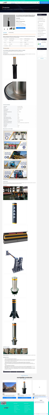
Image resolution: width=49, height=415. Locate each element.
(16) (42, 33)
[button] (14, 28)
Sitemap (15, 410)
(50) (40, 18)
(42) (39, 36)
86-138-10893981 (23, 0)
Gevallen (33, 2)
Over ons (25, 2)
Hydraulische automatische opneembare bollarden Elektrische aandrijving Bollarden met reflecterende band (24, 395)
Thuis (9, 2)
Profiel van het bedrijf (16, 405)
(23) (41, 28)
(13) (42, 30)
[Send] (47, 414)
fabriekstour (15, 406)
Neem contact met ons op (17, 409)
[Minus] (47, 398)
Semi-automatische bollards (27, 409)
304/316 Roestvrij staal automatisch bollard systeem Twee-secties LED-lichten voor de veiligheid (39, 395)
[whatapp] (38, 44)
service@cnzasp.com (17, 0)
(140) (42, 16)
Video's (17, 2)
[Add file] (34, 414)
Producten (13, 2)
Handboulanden (26, 410)
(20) (41, 22)
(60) (40, 25)
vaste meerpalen (26, 406)
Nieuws (29, 2)
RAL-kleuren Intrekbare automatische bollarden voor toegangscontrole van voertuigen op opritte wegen (9, 395)
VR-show (21, 2)
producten (5, 9)
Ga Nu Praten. (42, 46)
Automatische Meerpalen (10, 9)
